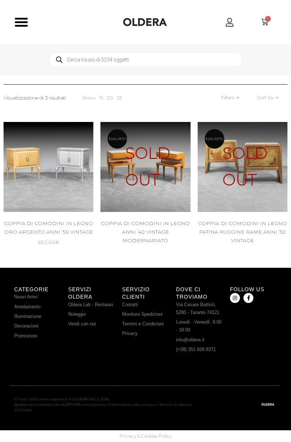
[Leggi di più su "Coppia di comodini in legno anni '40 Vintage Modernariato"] (163, 186)
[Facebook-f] (248, 298)
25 (119, 98)
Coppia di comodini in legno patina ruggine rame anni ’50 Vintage (242, 232)
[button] (21, 22)
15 (101, 98)
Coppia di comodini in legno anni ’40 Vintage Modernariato (145, 232)
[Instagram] (235, 298)
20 (110, 98)
